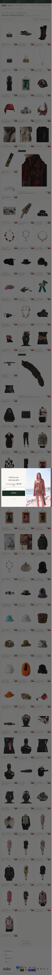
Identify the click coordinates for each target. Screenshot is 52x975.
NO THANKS (13, 498)
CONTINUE (13, 493)
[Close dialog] (48, 470)
